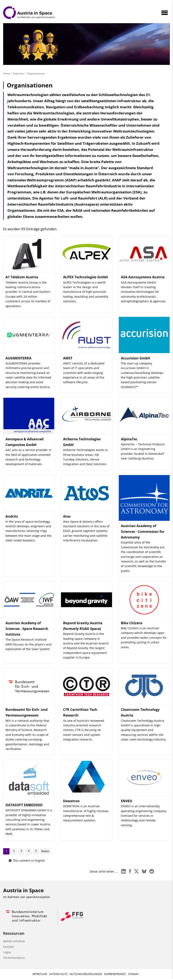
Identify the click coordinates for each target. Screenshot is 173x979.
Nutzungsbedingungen (86, 974)
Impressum (39, 974)
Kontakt (8, 947)
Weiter (45, 851)
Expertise (18, 73)
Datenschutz (58, 974)
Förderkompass (14, 958)
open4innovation (38, 897)
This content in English (29, 860)
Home (6, 73)
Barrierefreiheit (115, 974)
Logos (7, 952)
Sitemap (133, 974)
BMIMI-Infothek (14, 941)
